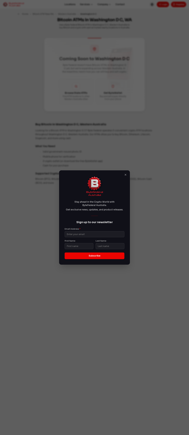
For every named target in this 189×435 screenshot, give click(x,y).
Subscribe (94, 255)
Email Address (73, 229)
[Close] (125, 175)
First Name (70, 241)
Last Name (101, 241)
